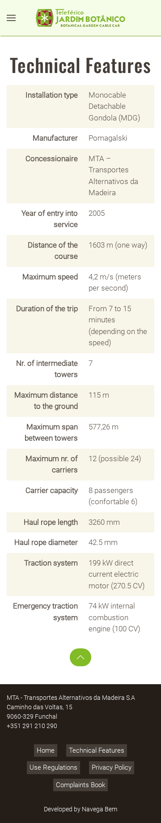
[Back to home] (80, 18)
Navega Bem (99, 809)
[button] (11, 18)
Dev (49, 809)
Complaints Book (80, 785)
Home (46, 750)
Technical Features (96, 750)
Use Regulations (53, 767)
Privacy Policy (111, 767)
